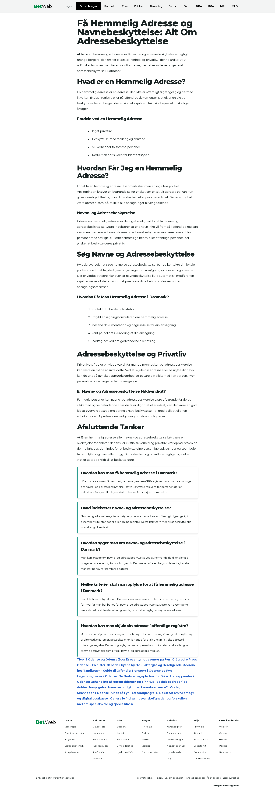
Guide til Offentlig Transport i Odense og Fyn (137, 670)
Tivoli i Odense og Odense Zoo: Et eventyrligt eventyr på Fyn (123, 659)
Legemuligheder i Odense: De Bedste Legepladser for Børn (122, 676)
